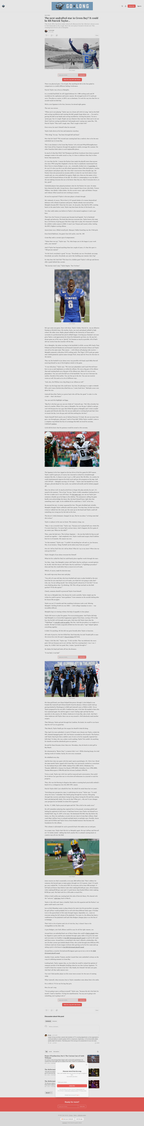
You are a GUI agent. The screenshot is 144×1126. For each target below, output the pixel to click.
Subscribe (72, 1086)
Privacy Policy (83, 1090)
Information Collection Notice (71, 1090)
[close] (86, 1064)
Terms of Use (79, 1089)
